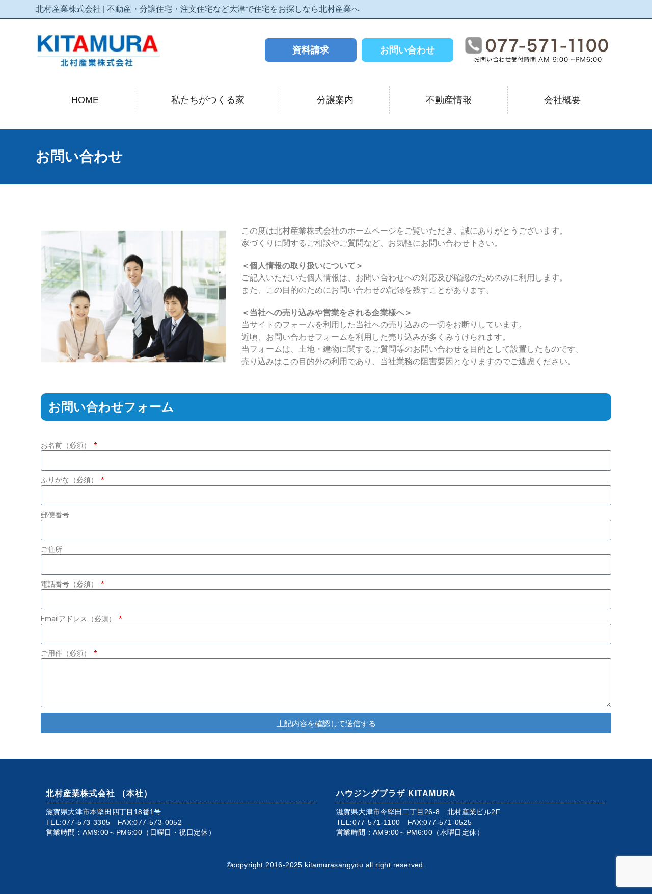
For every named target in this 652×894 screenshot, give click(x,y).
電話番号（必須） (70, 584)
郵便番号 (55, 514)
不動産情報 (449, 100)
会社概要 (562, 100)
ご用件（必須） (66, 653)
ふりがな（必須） (70, 480)
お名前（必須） (66, 445)
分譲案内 (335, 100)
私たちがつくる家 (207, 100)
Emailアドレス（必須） (79, 619)
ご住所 (51, 549)
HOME (85, 100)
